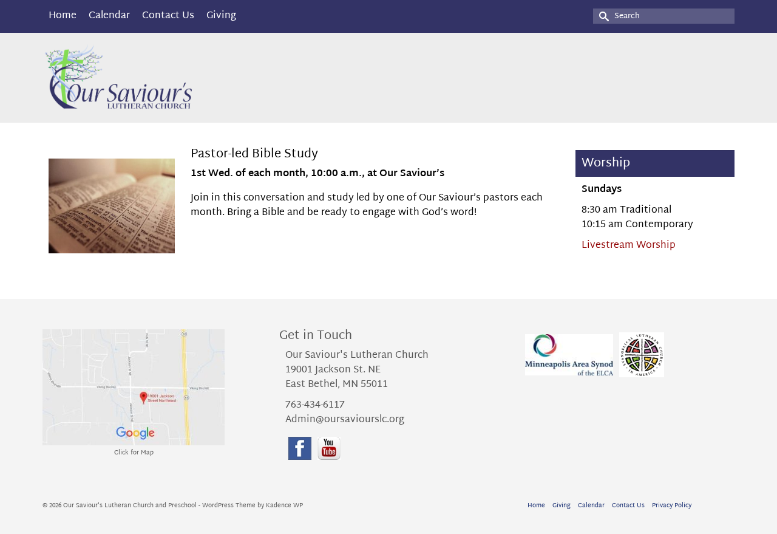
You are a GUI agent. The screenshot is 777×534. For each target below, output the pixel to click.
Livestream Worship (629, 246)
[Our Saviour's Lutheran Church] (151, 78)
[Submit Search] (602, 16)
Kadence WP (284, 506)
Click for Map (134, 453)
